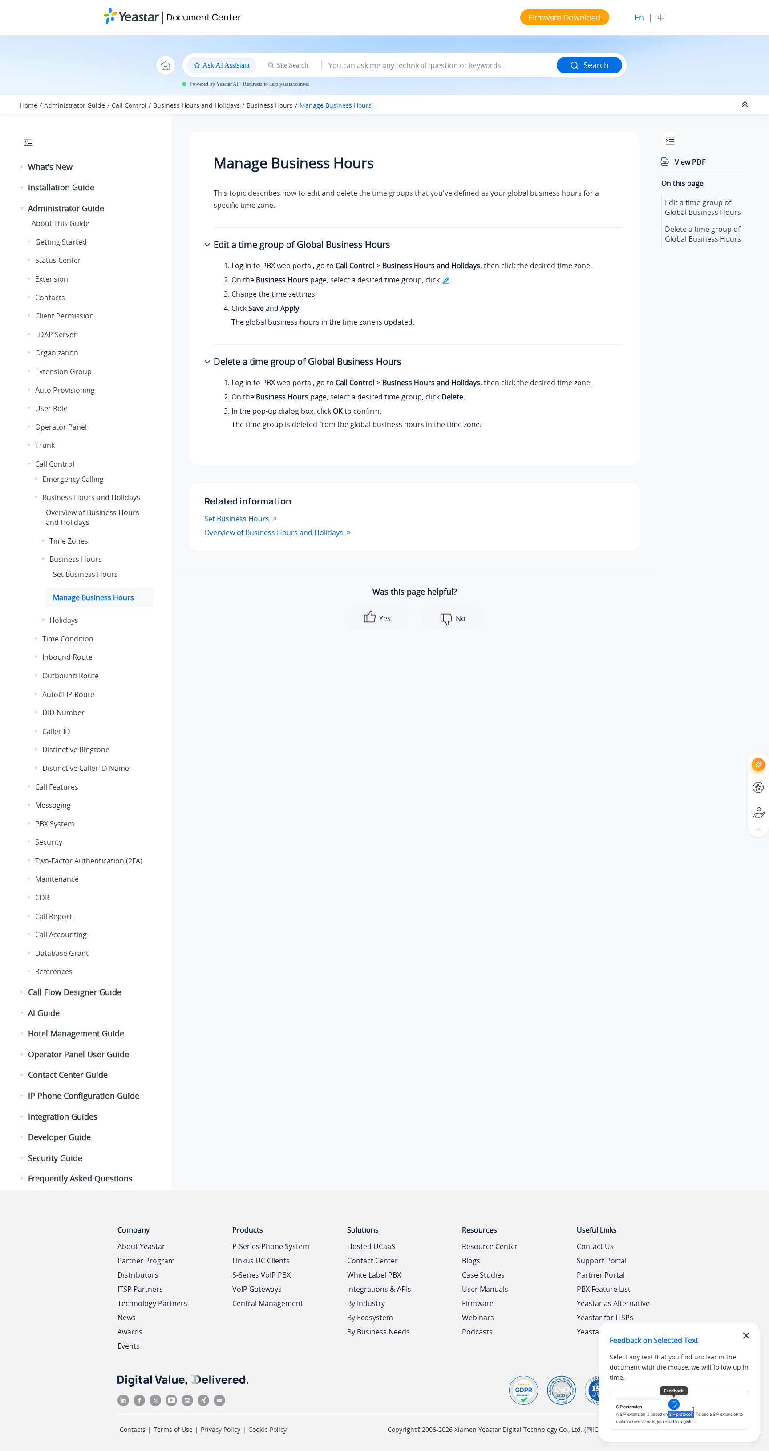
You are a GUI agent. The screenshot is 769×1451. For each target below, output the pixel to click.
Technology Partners (152, 1303)
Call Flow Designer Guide (74, 992)
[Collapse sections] (746, 104)
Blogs (471, 1261)
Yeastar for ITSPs (605, 1317)
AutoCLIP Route (68, 694)
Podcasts (477, 1332)
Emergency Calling (73, 479)
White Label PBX (374, 1275)
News (126, 1317)
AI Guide (44, 1013)
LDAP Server (56, 334)
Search (596, 65)
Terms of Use (173, 1429)
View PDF (690, 162)
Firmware (478, 1303)
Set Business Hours (85, 574)
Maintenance (57, 879)
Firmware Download (565, 17)
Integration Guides (62, 1116)
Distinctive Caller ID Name (85, 768)
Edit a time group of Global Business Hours (703, 207)
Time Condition (67, 639)
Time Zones (68, 541)
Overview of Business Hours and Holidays (273, 532)
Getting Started (61, 242)
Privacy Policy (220, 1429)
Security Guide (55, 1158)
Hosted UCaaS (371, 1246)
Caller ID (56, 731)
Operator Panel (61, 427)
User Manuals (485, 1289)
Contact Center (372, 1261)
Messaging (53, 805)
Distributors (137, 1275)
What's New (50, 166)
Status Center (58, 260)
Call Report (53, 916)
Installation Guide (61, 187)
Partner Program (146, 1261)
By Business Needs (378, 1332)
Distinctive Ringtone (75, 749)
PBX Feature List (604, 1289)
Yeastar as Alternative (613, 1303)
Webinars (478, 1317)
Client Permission (64, 316)
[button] (22, 167)
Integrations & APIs (379, 1289)
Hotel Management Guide (76, 1033)
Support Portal (742, 805)
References (54, 971)
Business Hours (270, 105)
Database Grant (62, 953)
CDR (42, 898)
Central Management (267, 1303)
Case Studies (483, 1275)
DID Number (63, 712)
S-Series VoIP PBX (261, 1275)
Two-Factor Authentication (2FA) (88, 861)
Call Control (129, 105)
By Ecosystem (370, 1317)
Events (128, 1346)
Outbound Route (70, 676)
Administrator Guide (74, 105)
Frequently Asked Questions (80, 1178)
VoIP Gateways (257, 1289)
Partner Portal (601, 1275)
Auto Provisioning (65, 390)
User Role (51, 408)
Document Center (203, 17)
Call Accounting (61, 934)
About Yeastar (141, 1246)
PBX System (54, 824)
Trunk (45, 445)
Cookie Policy (267, 1429)
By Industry (366, 1303)
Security (48, 842)
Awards (129, 1332)
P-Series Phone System (270, 1246)
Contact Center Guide (68, 1074)
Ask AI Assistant (742, 756)
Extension (51, 279)
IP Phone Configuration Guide (83, 1095)
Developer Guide (59, 1137)
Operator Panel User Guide (78, 1054)
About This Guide (60, 223)
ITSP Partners (140, 1289)
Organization (56, 353)
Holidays (63, 620)
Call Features (56, 787)
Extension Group (63, 371)
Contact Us (595, 1246)
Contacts (50, 297)
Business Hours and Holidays (196, 105)
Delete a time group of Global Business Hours (703, 234)
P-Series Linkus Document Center (742, 781)
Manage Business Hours (336, 105)
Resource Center (490, 1246)
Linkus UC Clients (261, 1261)
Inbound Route (67, 657)
